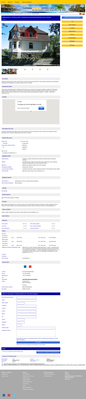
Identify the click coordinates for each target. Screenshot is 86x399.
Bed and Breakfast (27, 387)
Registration (4, 374)
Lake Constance (27, 13)
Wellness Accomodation (28, 389)
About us (67, 379)
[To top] (72, 21)
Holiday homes (26, 379)
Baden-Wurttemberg (19, 13)
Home (3, 2)
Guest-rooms (26, 383)
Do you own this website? (24, 108)
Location (72, 28)
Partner (17, 2)
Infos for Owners (26, 2)
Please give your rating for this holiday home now (48, 352)
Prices (72, 34)
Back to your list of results (72, 17)
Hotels (24, 385)
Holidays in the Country (28, 376)
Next (62, 45)
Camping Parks (26, 378)
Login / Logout (5, 376)
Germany (12, 13)
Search (10, 2)
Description (72, 24)
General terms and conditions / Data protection (74, 376)
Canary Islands (26, 374)
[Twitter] (14, 395)
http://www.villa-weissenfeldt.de (29, 279)
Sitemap (67, 374)
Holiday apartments (27, 381)
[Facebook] (25, 266)
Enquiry (72, 45)
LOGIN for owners (48, 376)
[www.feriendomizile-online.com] (80, 13)
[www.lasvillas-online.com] (83, 13)
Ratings (72, 41)
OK (41, 108)
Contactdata (72, 38)
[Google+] (30, 266)
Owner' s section (6, 372)
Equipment (72, 31)
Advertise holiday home (49, 374)
